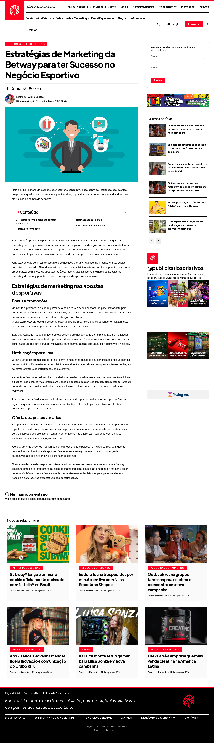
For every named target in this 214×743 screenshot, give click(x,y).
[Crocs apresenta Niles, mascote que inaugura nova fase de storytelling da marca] (157, 226)
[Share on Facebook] (7, 88)
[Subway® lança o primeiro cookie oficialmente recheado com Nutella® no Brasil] (38, 544)
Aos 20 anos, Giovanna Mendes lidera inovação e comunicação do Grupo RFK (38, 661)
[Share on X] (13, 88)
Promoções (187, 6)
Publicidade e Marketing (26, 44)
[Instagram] (173, 24)
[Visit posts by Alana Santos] (10, 99)
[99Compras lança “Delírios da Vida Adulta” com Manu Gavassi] (157, 207)
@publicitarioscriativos (175, 268)
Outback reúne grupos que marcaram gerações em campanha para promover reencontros (187, 187)
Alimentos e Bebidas (26, 567)
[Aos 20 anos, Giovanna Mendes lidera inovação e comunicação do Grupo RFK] (38, 626)
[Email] (19, 88)
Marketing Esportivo (143, 6)
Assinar (158, 80)
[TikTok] (177, 24)
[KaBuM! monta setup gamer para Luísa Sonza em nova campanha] (107, 626)
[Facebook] (165, 24)
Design (124, 6)
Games (112, 6)
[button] (206, 24)
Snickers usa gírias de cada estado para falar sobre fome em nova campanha (187, 148)
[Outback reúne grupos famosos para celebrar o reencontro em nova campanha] (157, 130)
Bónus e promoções (29, 228)
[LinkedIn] (181, 24)
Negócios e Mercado (95, 567)
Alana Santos (36, 97)
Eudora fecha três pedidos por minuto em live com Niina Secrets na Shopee (106, 579)
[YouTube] (169, 24)
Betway (82, 240)
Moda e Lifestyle (168, 6)
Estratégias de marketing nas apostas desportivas (36, 221)
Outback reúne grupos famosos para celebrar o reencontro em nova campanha (186, 129)
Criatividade (96, 6)
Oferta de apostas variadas (90, 225)
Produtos (204, 6)
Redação (25, 591)
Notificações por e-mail (89, 219)
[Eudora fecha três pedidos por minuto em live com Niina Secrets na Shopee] (107, 544)
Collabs (81, 6)
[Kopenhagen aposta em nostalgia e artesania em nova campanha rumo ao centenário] (157, 168)
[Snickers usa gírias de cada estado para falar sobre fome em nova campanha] (157, 149)
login (33, 498)
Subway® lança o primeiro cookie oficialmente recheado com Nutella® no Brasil (37, 579)
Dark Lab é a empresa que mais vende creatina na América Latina (175, 661)
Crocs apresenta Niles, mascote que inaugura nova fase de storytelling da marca (186, 225)
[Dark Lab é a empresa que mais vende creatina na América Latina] (176, 626)
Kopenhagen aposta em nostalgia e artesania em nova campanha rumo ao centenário (187, 167)
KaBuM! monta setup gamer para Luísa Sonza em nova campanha (104, 661)
